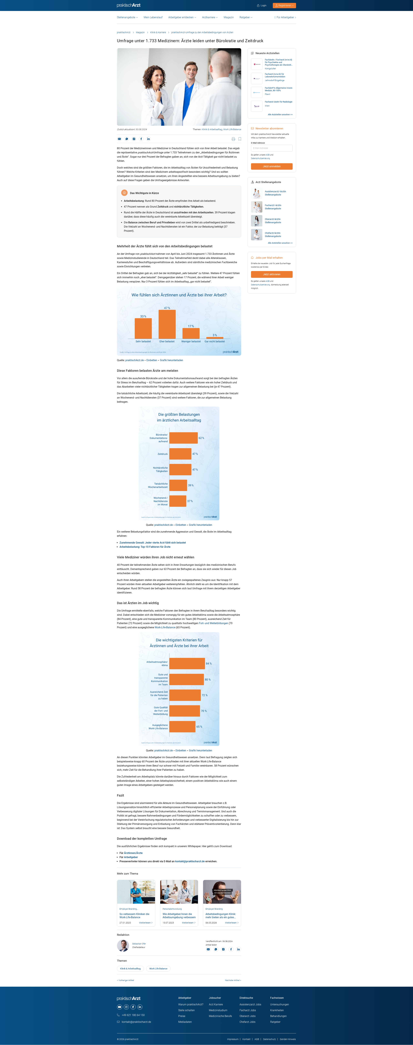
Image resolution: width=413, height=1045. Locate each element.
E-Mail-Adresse (258, 143)
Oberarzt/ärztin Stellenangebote (273, 221)
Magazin (229, 17)
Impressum (232, 1039)
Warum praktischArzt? (190, 1004)
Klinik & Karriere (158, 32)
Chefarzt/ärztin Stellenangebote (273, 235)
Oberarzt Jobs (248, 1016)
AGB (267, 155)
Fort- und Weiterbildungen (213, 623)
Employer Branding (128, 909)
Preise (181, 1016)
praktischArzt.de (134, 360)
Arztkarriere (208, 17)
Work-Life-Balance (165, 627)
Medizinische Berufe (220, 1016)
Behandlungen (278, 1016)
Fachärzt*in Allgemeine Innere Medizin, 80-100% (278, 89)
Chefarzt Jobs (247, 1021)
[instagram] (126, 1007)
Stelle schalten (186, 1010)
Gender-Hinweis (288, 1039)
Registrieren (285, 5)
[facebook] (133, 1007)
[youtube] (119, 1007)
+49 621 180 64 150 (133, 1015)
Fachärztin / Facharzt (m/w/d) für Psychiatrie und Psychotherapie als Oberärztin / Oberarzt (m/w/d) (278, 62)
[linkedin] (139, 1007)
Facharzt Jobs (248, 1010)
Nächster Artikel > (233, 980)
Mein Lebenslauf (153, 17)
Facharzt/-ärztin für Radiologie (278, 102)
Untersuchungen (279, 1004)
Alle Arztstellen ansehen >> (280, 114)
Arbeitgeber (131, 857)
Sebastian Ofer (139, 944)
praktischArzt (124, 32)
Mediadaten (185, 1021)
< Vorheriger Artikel (125, 980)
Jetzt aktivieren (271, 274)
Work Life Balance (232, 129)
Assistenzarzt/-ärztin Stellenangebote (275, 193)
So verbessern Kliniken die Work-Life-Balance (134, 916)
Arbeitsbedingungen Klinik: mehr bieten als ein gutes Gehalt (221, 917)
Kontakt (246, 1039)
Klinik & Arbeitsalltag (212, 129)
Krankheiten (277, 1010)
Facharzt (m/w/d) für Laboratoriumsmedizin (275, 75)
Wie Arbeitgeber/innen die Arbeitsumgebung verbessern (179, 916)
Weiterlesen (145, 922)
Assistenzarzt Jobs (250, 1004)
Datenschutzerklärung (260, 158)
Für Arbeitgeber (285, 17)
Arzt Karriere (216, 1004)
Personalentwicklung (172, 909)
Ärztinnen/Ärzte (133, 853)
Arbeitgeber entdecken (181, 17)
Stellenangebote (126, 17)
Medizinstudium (218, 1010)
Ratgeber (245, 17)
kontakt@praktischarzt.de (190, 861)
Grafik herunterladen (171, 360)
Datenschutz (269, 1039)
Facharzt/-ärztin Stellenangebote (273, 207)
